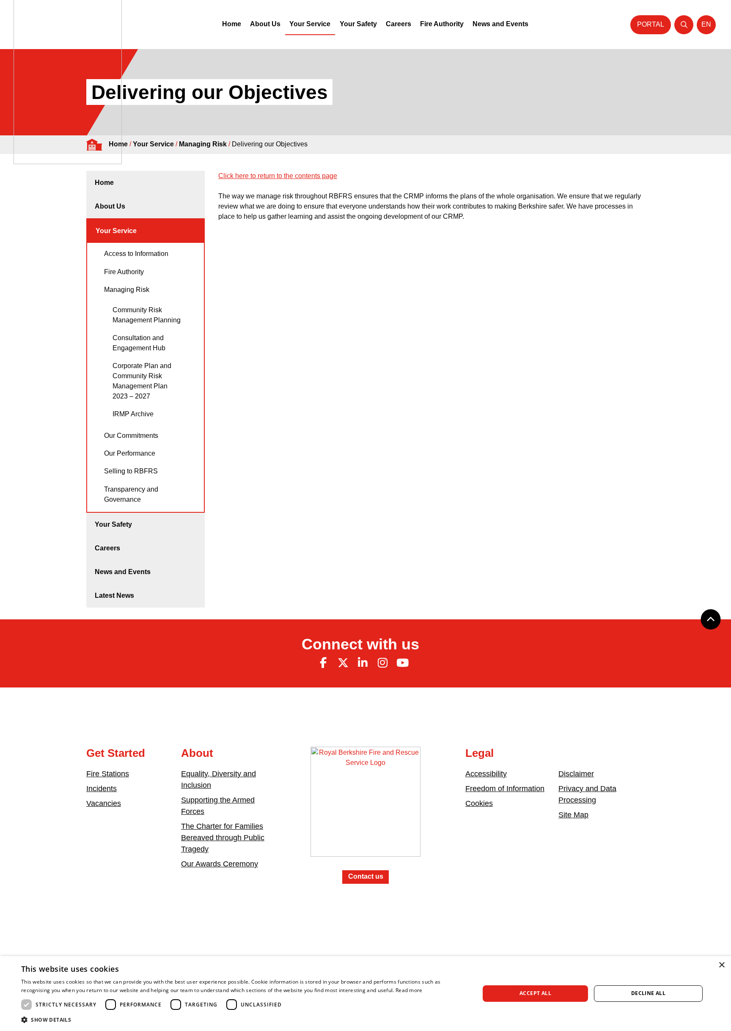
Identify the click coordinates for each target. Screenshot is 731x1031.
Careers (398, 23)
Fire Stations (107, 774)
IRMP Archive (133, 414)
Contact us (365, 876)
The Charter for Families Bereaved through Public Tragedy (222, 837)
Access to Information (136, 253)
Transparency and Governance (131, 494)
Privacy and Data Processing (587, 794)
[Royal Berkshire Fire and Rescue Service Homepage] (365, 807)
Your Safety (358, 23)
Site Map (573, 815)
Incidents (101, 788)
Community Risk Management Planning (147, 315)
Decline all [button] (648, 993)
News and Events (500, 23)
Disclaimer (576, 774)
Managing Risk (203, 144)
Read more (409, 990)
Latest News (114, 595)
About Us (265, 23)
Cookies (479, 803)
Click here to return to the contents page (277, 175)
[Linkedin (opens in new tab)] (363, 663)
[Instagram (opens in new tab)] (382, 663)
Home (231, 23)
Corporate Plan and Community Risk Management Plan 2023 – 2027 (142, 381)
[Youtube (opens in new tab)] (402, 663)
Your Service (309, 23)
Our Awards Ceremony (219, 864)
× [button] (721, 965)
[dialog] (365, 993)
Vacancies (103, 803)
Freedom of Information (504, 788)
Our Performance (129, 453)
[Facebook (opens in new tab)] (323, 663)
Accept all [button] (535, 993)
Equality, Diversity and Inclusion (218, 779)
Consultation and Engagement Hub (139, 343)
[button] (243, 1020)
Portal (650, 24)
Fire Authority (442, 23)
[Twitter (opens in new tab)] (343, 663)
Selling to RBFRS (131, 471)
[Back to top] (711, 619)
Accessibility (486, 774)
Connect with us (360, 644)
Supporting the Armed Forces (218, 806)
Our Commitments (131, 435)
